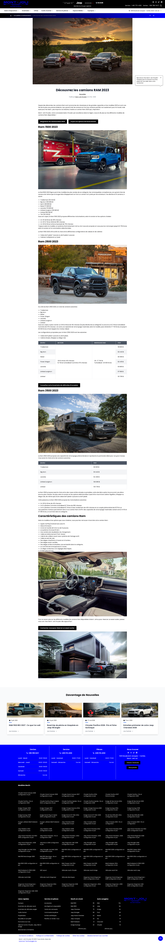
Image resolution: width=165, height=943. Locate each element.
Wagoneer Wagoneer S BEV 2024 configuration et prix (135, 885)
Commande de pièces (51, 912)
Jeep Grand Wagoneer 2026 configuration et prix (135, 836)
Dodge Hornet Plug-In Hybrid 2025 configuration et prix (48, 816)
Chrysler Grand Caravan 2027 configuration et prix (71, 795)
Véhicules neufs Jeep (133, 870)
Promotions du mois (24, 922)
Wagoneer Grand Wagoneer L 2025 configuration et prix (27, 885)
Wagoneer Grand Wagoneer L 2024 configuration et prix (136, 878)
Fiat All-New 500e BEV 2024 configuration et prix (113, 816)
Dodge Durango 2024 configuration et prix (111, 809)
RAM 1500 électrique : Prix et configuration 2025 (48, 857)
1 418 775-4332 (136, 5)
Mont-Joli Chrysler (81, 97)
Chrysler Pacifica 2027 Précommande (112, 795)
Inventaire (25, 11)
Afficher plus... (82, 929)
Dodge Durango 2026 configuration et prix (24, 816)
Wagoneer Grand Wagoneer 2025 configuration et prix (113, 878)
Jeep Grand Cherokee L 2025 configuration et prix (92, 836)
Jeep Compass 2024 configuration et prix (90, 823)
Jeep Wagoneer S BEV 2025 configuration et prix (70, 843)
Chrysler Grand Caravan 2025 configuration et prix (27, 794)
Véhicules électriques (68, 877)
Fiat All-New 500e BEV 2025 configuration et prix (135, 816)
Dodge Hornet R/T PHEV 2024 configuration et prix (70, 816)
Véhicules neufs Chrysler (69, 870)
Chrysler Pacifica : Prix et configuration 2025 (134, 795)
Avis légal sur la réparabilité (52, 906)
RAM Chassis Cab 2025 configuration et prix (90, 864)
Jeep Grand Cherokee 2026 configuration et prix (113, 829)
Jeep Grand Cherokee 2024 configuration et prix (92, 829)
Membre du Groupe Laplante (82, 6)
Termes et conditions (26, 936)
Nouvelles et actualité (24, 919)
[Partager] (153, 15)
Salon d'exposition (10, 11)
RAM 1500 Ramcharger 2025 (26, 856)
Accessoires (48, 903)
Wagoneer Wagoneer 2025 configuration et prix (70, 885)
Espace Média (78, 11)
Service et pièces (62, 11)
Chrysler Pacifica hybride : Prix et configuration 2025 (71, 802)
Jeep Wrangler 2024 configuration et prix (90, 843)
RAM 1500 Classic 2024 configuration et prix (134, 850)
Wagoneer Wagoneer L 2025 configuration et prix (113, 885)
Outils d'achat (46, 11)
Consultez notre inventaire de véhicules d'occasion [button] (59, 385)
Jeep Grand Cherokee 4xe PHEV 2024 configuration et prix (136, 829)
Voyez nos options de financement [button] (83, 122)
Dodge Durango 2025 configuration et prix (133, 809)
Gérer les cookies (78, 936)
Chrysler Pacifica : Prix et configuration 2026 (25, 802)
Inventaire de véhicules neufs (27, 906)
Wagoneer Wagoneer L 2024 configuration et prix (92, 885)
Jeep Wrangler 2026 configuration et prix (133, 843)
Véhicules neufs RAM (24, 877)
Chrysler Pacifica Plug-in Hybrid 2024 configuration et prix (49, 802)
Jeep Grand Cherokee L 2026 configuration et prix (114, 836)
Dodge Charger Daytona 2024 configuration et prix (71, 809)
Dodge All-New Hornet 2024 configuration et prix (113, 802)
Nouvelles (82, 94)
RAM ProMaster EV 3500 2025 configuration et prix (135, 864)
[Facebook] (153, 2)
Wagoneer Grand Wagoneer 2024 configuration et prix (92, 878)
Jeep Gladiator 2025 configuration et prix (46, 829)
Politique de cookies (63, 936)
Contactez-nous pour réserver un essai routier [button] (57, 628)
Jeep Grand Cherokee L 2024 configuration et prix (70, 836)
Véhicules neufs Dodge (91, 870)
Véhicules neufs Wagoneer (48, 877)
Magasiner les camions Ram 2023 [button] (52, 122)
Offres (36, 11)
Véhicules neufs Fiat (111, 870)
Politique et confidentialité (45, 936)
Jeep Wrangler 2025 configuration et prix (111, 843)
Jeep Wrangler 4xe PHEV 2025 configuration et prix (49, 850)
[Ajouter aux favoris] (150, 15)
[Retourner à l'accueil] (11, 15)
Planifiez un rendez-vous (51, 919)
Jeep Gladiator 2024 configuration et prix (24, 829)
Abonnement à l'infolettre (26, 930)
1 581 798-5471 (154, 5)
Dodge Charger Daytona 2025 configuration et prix (93, 809)
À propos (91, 11)
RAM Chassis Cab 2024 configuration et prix (68, 864)
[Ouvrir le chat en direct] (160, 938)
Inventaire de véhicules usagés (27, 909)
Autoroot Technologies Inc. (28, 941)
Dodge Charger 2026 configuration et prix (24, 809)
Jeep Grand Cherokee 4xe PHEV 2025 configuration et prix (27, 836)
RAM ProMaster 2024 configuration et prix (111, 864)
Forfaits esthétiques (50, 915)
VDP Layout (43, 870)
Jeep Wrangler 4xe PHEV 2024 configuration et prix (27, 850)
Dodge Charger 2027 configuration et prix (46, 809)
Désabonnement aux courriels (97, 936)
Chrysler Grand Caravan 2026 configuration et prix (49, 795)
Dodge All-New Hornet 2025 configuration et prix (135, 802)
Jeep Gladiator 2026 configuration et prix (68, 829)
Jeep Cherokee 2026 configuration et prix (68, 823)
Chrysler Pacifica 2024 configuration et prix (90, 795)
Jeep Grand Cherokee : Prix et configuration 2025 (49, 836)
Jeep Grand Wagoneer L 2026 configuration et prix (27, 843)
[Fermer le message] (160, 77)
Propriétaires (22, 915)
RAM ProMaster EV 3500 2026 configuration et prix (26, 871)
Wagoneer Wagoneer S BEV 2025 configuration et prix (28, 892)
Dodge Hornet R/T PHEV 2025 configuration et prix (92, 816)
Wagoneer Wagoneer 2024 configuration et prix (48, 885)
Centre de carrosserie (51, 909)
